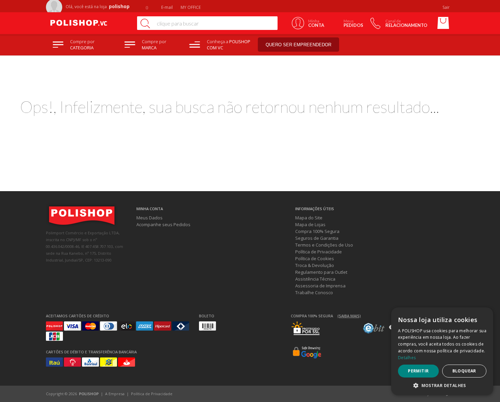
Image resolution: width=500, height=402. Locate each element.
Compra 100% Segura (317, 231)
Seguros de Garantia (316, 238)
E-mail (166, 7)
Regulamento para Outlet (321, 272)
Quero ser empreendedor (298, 44)
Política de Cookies (314, 258)
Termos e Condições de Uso (324, 245)
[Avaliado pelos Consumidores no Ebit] (374, 332)
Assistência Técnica (315, 279)
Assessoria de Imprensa (320, 286)
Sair (447, 7)
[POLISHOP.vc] (88, 23)
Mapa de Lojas (310, 224)
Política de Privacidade (318, 252)
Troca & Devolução (314, 265)
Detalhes (407, 358)
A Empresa (114, 393)
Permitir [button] (418, 371)
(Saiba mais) (349, 315)
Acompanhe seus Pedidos (163, 224)
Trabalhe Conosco (314, 292)
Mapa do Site (308, 218)
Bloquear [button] (464, 371)
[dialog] (442, 351)
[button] (442, 385)
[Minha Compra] (443, 23)
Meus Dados (149, 218)
